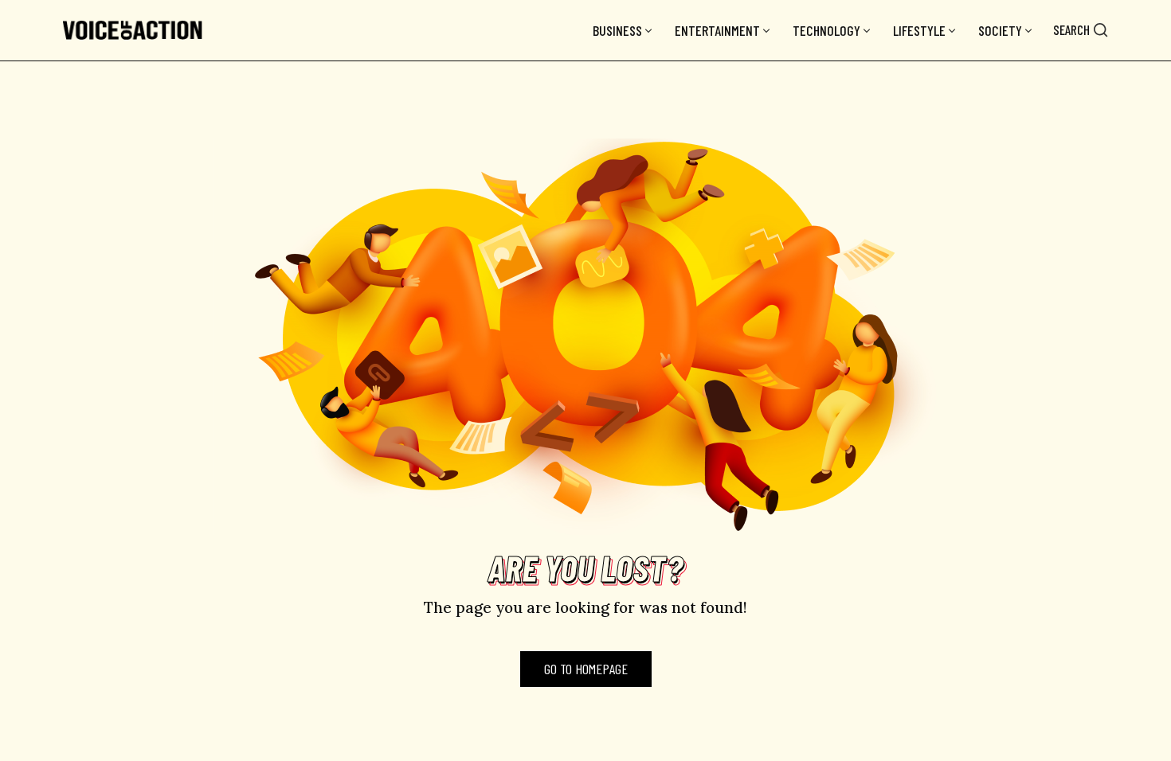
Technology (826, 30)
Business (617, 30)
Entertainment (717, 30)
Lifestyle (919, 30)
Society (1000, 30)
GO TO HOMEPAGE (586, 668)
